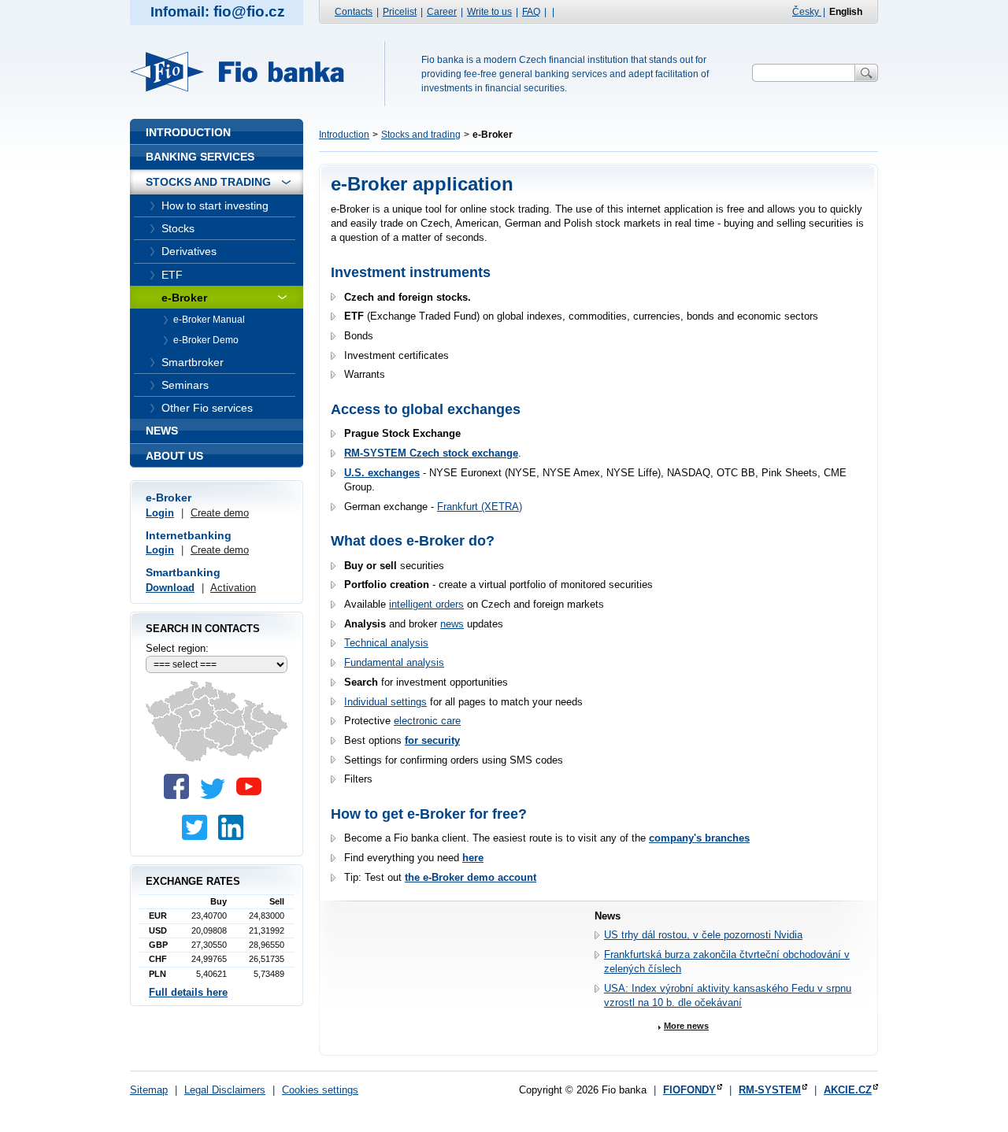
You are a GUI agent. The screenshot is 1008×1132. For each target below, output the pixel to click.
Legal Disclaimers (224, 1090)
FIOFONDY (689, 1090)
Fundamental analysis (394, 662)
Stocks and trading (421, 134)
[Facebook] (180, 795)
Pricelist (400, 11)
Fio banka (246, 71)
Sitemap (149, 1090)
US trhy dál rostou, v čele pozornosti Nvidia (703, 935)
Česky (806, 11)
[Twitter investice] (198, 836)
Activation (233, 588)
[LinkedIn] (234, 836)
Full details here (188, 992)
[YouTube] (252, 795)
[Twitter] (216, 795)
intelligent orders (426, 604)
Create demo (220, 513)
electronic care (427, 721)
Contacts (353, 11)
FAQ (531, 11)
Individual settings (385, 702)
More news (686, 1025)
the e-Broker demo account (470, 877)
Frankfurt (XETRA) (479, 506)
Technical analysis (386, 643)
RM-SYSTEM (770, 1090)
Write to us (489, 11)
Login (160, 513)
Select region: (177, 648)
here (473, 858)
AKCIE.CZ (848, 1090)
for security (432, 740)
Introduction (344, 134)
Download (170, 588)
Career (442, 11)
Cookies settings (320, 1090)
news (452, 624)
